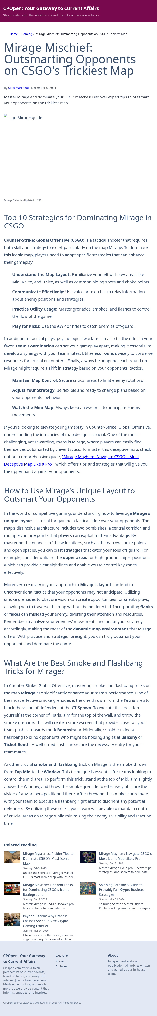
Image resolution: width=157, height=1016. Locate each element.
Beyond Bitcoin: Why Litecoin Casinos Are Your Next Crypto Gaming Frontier (45, 921)
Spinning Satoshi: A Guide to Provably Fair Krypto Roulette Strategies (121, 889)
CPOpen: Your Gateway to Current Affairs (51, 8)
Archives (61, 966)
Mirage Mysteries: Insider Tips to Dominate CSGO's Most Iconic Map (48, 858)
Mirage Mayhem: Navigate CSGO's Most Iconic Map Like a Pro (125, 856)
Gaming (26, 34)
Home (14, 34)
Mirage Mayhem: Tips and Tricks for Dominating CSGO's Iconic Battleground (48, 889)
